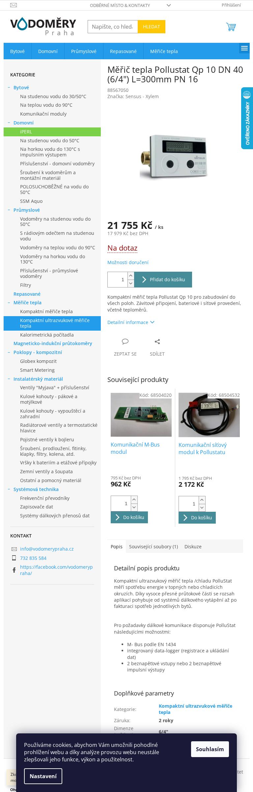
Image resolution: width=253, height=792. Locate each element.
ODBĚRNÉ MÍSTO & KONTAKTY (120, 5)
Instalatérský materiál (38, 379)
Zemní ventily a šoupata (46, 471)
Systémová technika (36, 489)
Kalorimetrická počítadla (47, 335)
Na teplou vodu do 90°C (46, 105)
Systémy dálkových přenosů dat (55, 515)
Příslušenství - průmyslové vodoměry (49, 273)
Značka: (133, 96)
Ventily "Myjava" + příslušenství (54, 387)
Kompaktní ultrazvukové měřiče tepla (55, 323)
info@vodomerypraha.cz (47, 549)
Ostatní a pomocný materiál (50, 480)
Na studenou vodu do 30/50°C (53, 96)
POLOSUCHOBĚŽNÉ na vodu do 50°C (54, 189)
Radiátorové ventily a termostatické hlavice (59, 428)
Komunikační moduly (43, 114)
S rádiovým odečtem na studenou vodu (57, 236)
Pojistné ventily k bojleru (47, 439)
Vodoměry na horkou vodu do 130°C (52, 259)
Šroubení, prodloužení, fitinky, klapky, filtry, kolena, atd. (53, 451)
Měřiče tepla (28, 302)
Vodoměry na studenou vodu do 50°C (55, 222)
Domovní (24, 123)
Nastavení (43, 776)
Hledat (151, 26)
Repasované (27, 294)
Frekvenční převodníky (45, 498)
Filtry (25, 285)
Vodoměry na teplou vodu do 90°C (57, 247)
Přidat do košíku (167, 279)
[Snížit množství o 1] (130, 283)
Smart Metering (37, 370)
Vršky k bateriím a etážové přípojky (58, 462)
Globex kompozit (38, 361)
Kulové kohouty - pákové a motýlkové (48, 399)
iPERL (26, 131)
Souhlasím (210, 749)
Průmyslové (27, 210)
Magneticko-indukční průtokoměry (53, 343)
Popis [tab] (117, 546)
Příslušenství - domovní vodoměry (57, 163)
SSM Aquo (31, 201)
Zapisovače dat (36, 507)
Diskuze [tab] (193, 546)
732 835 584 (33, 558)
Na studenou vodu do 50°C (49, 140)
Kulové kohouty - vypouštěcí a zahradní (52, 414)
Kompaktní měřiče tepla (46, 311)
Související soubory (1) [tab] (153, 546)
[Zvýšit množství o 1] (130, 276)
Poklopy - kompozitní (38, 352)
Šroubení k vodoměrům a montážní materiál (48, 175)
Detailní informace (127, 322)
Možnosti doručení (128, 262)
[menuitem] (17, 51)
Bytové (21, 87)
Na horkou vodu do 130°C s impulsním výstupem (50, 152)
